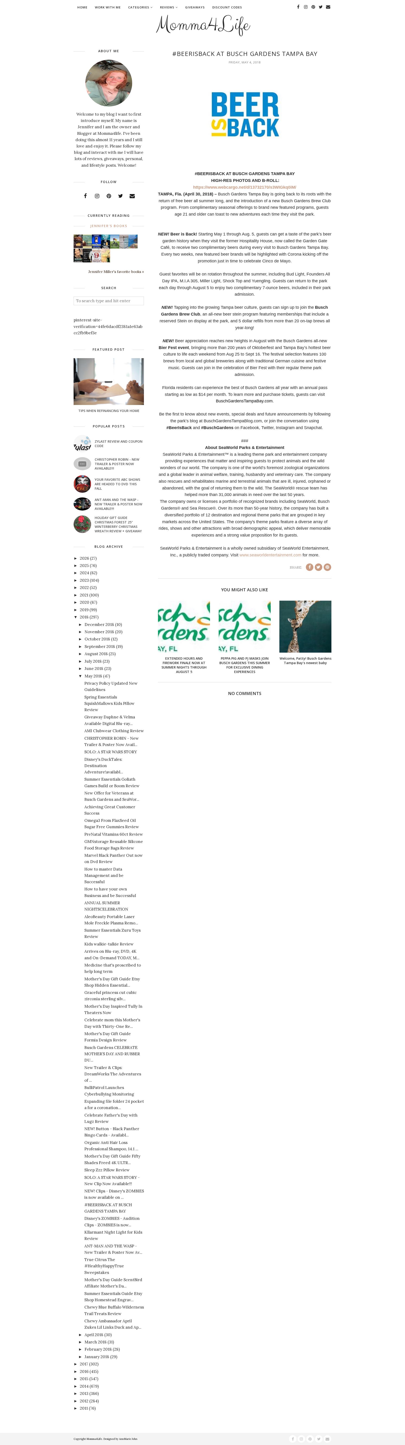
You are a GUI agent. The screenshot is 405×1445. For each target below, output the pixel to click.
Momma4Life (202, 25)
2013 (84, 1393)
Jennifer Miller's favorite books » (116, 271)
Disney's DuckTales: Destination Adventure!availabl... (103, 766)
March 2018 (96, 1342)
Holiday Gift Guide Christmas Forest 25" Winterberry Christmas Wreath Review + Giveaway (118, 524)
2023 (84, 580)
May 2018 (93, 676)
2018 (84, 617)
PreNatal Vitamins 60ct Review (113, 834)
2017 (84, 1364)
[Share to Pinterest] (327, 567)
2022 (84, 587)
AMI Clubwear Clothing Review (114, 730)
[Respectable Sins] (78, 246)
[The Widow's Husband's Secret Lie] (105, 247)
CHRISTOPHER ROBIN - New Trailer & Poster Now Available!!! (117, 464)
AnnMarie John (128, 1439)
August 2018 (96, 653)
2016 (84, 1371)
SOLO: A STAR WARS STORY (110, 751)
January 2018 (97, 1356)
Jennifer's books (108, 226)
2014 (84, 1386)
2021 (84, 595)
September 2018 (100, 646)
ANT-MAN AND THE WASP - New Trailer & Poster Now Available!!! (118, 504)
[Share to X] (318, 567)
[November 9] (96, 261)
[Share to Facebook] (309, 567)
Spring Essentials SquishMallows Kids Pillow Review (109, 703)
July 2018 (93, 661)
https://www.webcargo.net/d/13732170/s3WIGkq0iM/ (244, 187)
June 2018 (94, 668)
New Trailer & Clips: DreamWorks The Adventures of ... (112, 1074)
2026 (84, 558)
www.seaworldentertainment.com (270, 555)
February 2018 (98, 1349)
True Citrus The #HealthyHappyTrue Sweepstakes (104, 1266)
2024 (84, 572)
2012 (84, 1401)
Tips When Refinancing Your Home (108, 410)
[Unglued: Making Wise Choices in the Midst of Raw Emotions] (114, 247)
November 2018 (99, 631)
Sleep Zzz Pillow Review (107, 1170)
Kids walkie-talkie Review (109, 944)
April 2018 (94, 1334)
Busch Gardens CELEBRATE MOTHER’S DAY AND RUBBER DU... (112, 1054)
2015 (84, 1378)
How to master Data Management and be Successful (104, 875)
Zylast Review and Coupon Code (118, 443)
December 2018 (99, 624)
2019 (84, 609)
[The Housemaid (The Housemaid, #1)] (96, 247)
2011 (84, 1408)
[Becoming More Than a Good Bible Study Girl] (78, 260)
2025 (84, 565)
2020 (84, 602)
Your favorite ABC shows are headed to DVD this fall (117, 484)
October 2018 (97, 639)
